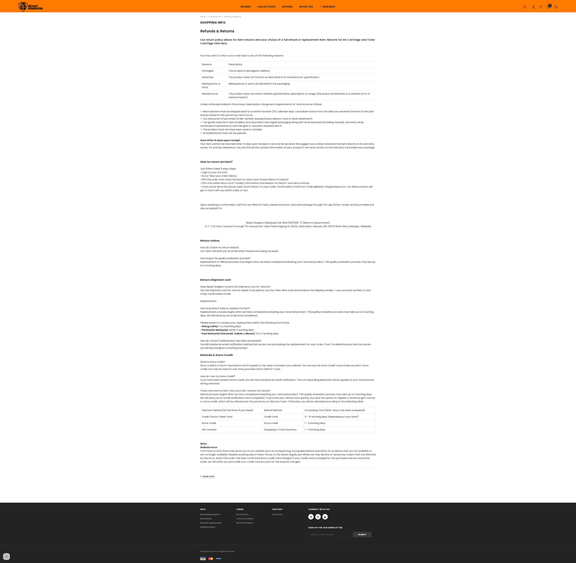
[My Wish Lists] (540, 6)
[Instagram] (318, 516)
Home (203, 16)
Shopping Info (214, 16)
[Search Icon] (525, 6)
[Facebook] (311, 516)
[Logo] (36, 7)
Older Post (208, 476)
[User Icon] (533, 7)
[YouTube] (325, 516)
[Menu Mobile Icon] (556, 7)
